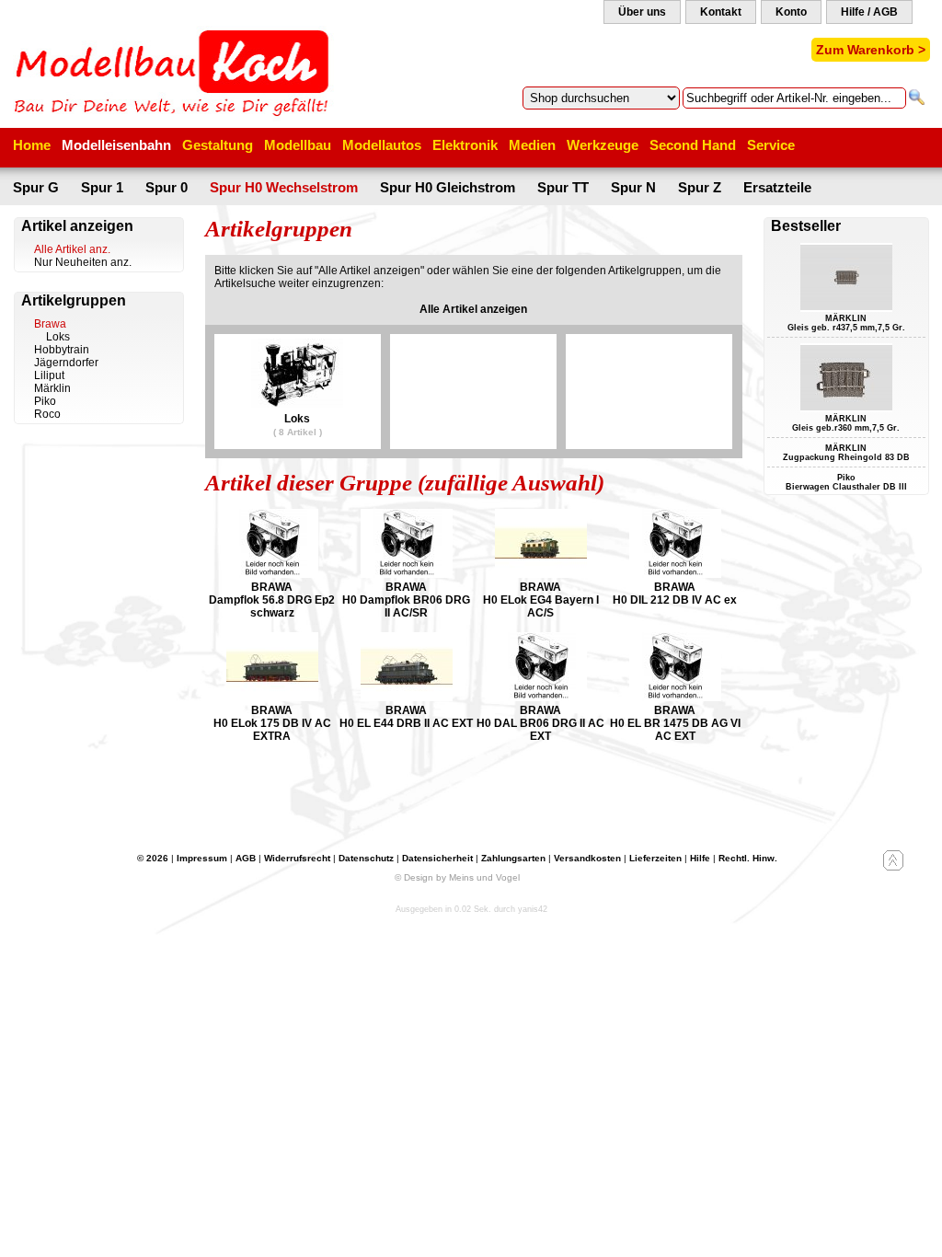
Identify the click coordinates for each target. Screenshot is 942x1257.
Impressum (202, 858)
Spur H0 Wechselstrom (284, 187)
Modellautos (381, 145)
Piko (45, 401)
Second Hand (692, 145)
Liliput (49, 375)
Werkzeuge (602, 145)
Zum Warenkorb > (870, 49)
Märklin (52, 388)
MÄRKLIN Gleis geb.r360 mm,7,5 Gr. (846, 423)
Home (32, 145)
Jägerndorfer (66, 362)
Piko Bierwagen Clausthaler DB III (846, 482)
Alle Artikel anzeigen (473, 309)
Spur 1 (102, 187)
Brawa (50, 323)
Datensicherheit (437, 858)
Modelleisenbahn (116, 145)
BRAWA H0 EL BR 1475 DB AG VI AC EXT (675, 723)
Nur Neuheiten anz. (83, 262)
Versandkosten (587, 858)
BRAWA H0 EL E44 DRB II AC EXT (406, 717)
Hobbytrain (61, 349)
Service (771, 145)
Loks (58, 336)
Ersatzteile (777, 187)
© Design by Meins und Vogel (457, 877)
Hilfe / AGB (869, 12)
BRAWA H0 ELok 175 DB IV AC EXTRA (272, 723)
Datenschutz (366, 858)
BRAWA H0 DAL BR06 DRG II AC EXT (540, 723)
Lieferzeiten (655, 858)
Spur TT (563, 187)
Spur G (36, 187)
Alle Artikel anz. (72, 249)
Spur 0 (166, 187)
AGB (246, 858)
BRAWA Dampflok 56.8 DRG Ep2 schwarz (272, 600)
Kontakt (720, 12)
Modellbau (297, 145)
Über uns (642, 12)
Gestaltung (217, 145)
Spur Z (699, 187)
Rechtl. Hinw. (747, 858)
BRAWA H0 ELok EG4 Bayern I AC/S (541, 600)
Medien (532, 145)
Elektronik (465, 145)
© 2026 (152, 858)
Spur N (633, 187)
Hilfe (700, 858)
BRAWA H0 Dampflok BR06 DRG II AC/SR (406, 600)
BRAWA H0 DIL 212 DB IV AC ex (675, 593)
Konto (791, 12)
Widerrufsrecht (297, 858)
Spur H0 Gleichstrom (447, 187)
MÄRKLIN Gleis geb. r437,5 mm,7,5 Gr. (846, 323)
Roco (47, 414)
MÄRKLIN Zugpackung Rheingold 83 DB (846, 453)
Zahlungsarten (513, 858)
